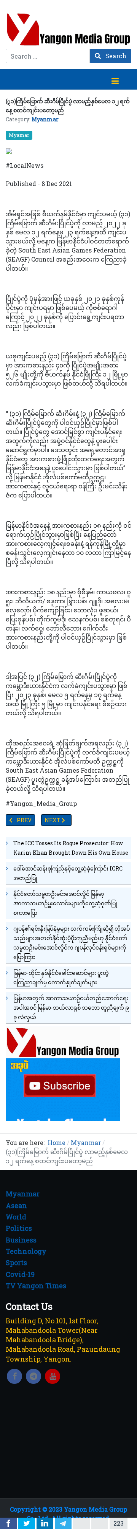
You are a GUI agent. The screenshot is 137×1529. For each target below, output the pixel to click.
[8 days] (63, 1073)
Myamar (19, 135)
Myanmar (45, 119)
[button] (115, 79)
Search (115, 56)
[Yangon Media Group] (68, 29)
